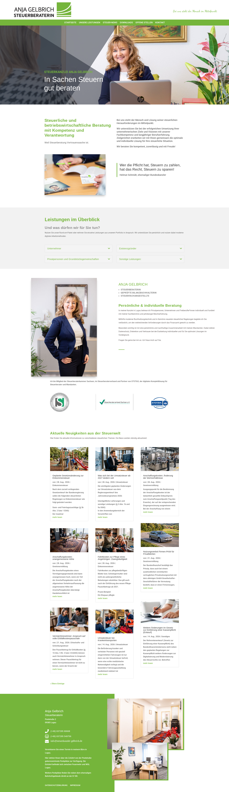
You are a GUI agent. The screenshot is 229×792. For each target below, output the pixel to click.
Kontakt (160, 23)
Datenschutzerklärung (56, 785)
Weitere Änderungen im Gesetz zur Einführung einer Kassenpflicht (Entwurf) (159, 630)
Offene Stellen (144, 23)
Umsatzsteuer (122, 482)
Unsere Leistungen (89, 23)
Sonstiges (165, 636)
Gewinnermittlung (60, 566)
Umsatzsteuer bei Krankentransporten (107, 639)
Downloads (126, 23)
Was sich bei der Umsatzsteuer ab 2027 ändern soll (114, 476)
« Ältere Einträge (57, 683)
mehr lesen (57, 517)
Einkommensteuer (60, 485)
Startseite (70, 23)
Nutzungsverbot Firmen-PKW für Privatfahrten (158, 552)
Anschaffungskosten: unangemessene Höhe (63, 558)
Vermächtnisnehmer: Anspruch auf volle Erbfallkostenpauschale (68, 637)
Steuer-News (110, 23)
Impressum (75, 785)
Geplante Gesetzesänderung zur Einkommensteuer (67, 476)
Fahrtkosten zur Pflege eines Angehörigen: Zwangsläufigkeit (113, 558)
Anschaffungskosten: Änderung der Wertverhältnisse (158, 476)
